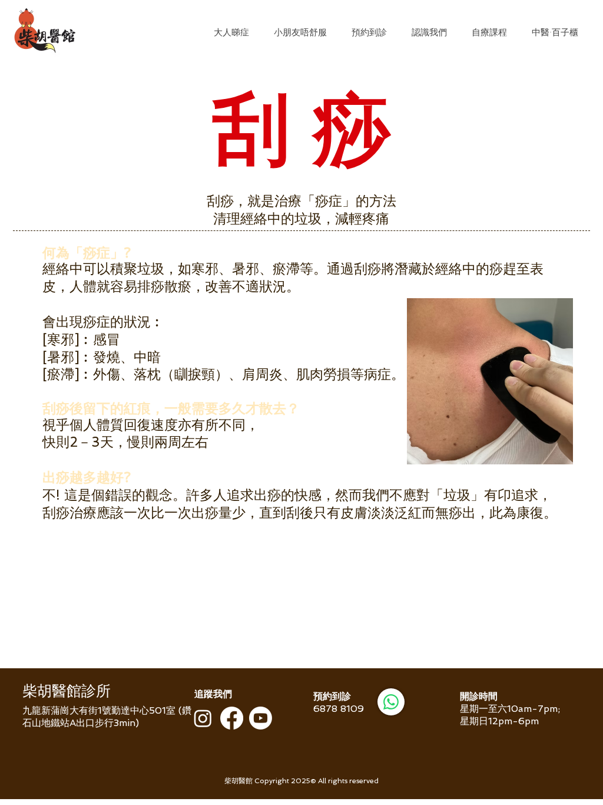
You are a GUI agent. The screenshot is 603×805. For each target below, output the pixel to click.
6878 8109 (338, 708)
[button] (231, 32)
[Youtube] (260, 718)
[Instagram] (202, 718)
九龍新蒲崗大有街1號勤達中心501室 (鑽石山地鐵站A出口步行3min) (106, 716)
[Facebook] (231, 718)
